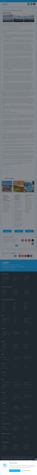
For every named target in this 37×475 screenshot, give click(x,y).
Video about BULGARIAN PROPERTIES (7, 458)
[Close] (36, 459)
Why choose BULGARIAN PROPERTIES (18, 458)
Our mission (26, 458)
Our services (30, 458)
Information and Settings (26, 470)
